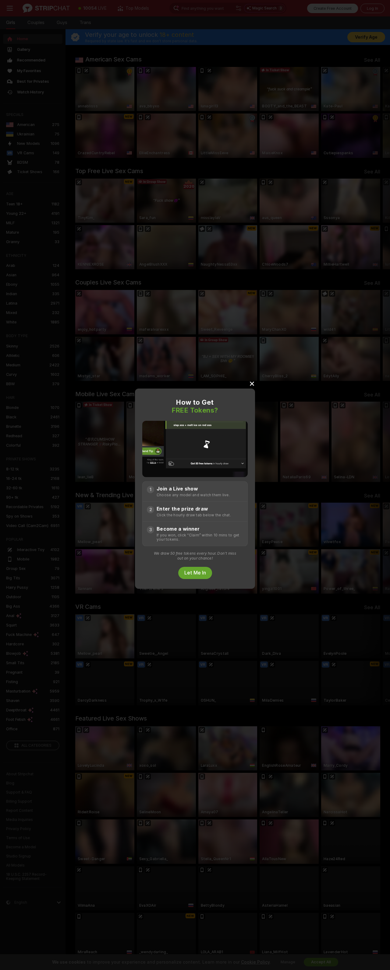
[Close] (252, 383)
